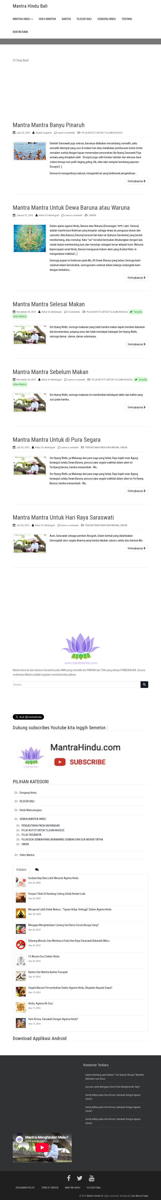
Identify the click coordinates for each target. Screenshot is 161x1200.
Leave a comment (66, 132)
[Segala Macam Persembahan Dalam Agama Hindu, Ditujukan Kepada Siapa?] (21, 991)
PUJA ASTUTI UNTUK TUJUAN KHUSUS (102, 132)
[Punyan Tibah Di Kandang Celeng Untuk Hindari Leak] (21, 897)
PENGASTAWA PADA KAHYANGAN (102, 447)
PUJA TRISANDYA (31, 834)
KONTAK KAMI (20, 31)
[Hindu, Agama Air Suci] (21, 1007)
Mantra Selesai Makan (49, 304)
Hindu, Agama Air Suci (40, 1003)
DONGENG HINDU (107, 19)
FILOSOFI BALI (84, 19)
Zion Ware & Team (139, 1196)
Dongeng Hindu (28, 792)
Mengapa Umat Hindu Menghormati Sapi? (120, 1086)
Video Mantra (27, 855)
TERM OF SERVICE (50, 1187)
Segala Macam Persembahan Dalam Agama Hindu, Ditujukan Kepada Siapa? (70, 987)
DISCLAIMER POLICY (25, 1187)
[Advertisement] (80, 90)
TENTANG (127, 19)
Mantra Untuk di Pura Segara (57, 439)
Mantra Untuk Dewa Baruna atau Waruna (71, 207)
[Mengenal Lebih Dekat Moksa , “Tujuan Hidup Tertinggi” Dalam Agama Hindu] (21, 913)
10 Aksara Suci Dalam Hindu (43, 956)
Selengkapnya (136, 181)
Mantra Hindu (93, 1196)
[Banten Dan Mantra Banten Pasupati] (21, 976)
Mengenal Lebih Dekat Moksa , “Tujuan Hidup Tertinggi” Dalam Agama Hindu (70, 909)
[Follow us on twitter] (80, 1178)
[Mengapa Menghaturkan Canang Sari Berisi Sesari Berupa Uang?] (21, 929)
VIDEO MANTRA (47, 19)
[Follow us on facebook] (68, 1178)
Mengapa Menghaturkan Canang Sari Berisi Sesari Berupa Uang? (63, 925)
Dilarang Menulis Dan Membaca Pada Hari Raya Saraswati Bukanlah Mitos (69, 940)
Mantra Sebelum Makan (50, 372)
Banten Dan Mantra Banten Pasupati (48, 972)
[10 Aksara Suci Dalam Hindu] (21, 960)
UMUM (92, 215)
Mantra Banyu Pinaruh (49, 125)
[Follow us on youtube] (91, 1178)
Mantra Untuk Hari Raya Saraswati (63, 517)
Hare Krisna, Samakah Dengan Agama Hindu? (53, 1019)
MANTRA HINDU (22, 19)
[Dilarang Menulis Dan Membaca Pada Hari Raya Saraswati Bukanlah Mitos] (21, 944)
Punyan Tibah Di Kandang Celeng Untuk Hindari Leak (56, 893)
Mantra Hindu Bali (30, 6)
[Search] (144, 684)
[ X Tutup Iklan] (20, 60)
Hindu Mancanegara (31, 810)
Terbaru (21, 869)
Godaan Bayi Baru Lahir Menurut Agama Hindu (53, 878)
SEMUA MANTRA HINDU (33, 818)
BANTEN (66, 19)
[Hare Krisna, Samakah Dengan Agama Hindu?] (21, 1023)
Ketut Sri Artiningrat (49, 215)
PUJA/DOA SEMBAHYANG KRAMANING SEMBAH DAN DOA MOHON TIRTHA (62, 839)
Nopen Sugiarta (44, 132)
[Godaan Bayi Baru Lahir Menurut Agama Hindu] (21, 882)
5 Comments (74, 311)
